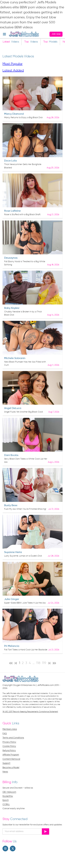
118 (38, 663)
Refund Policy (9, 751)
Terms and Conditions (13, 738)
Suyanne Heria (13, 552)
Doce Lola (10, 161)
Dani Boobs (11, 455)
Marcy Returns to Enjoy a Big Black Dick (23, 117)
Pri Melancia (11, 646)
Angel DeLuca (12, 408)
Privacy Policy (9, 742)
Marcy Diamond (14, 114)
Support (6, 763)
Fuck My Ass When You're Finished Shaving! (25, 509)
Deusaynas (11, 258)
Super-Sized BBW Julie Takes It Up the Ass (25, 603)
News (5, 772)
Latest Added (13, 70)
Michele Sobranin (14, 358)
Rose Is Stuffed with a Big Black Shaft (22, 215)
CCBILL (6, 804)
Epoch (5, 800)
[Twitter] (13, 848)
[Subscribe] (45, 831)
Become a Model (10, 767)
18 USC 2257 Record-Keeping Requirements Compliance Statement (30, 711)
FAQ (4, 733)
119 (44, 663)
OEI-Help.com (9, 792)
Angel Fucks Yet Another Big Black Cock (23, 412)
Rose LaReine (12, 211)
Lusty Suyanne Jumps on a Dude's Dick (23, 556)
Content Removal (11, 759)
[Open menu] (4, 34)
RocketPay (7, 796)
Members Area (9, 729)
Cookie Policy (9, 746)
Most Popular (12, 64)
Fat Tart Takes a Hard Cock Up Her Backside (25, 650)
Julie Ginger (11, 599)
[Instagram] (5, 848)
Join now (56, 34)
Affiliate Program (10, 755)
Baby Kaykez (12, 308)
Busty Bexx (10, 505)
